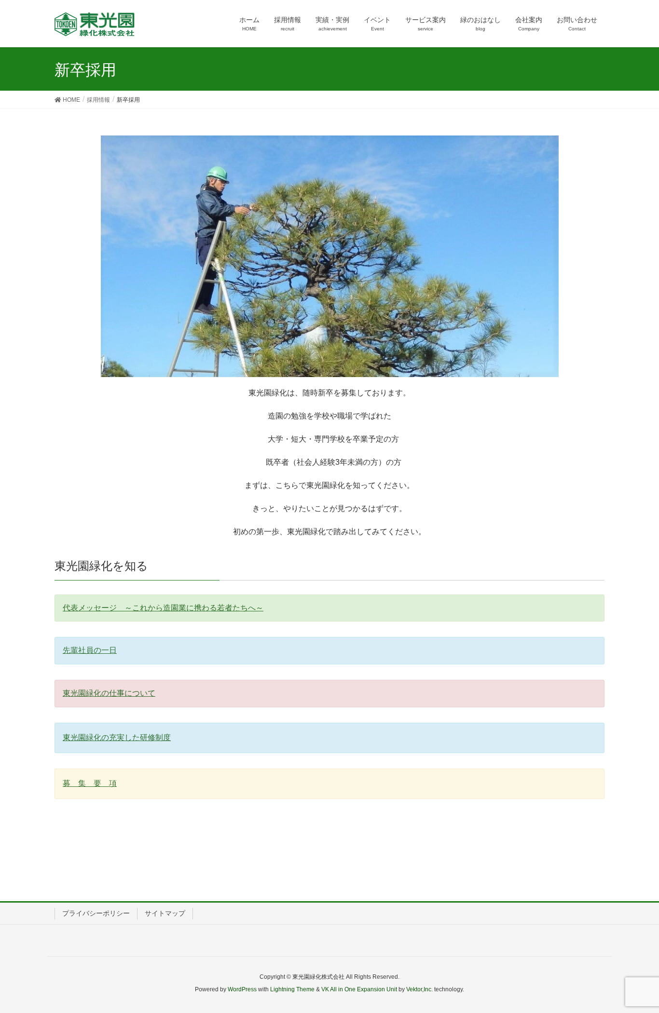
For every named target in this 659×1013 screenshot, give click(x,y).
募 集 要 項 (90, 783)
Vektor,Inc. (419, 989)
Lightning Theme (292, 989)
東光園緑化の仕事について (109, 693)
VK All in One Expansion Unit (359, 989)
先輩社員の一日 (90, 650)
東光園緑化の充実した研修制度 (117, 737)
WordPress (242, 989)
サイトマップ (165, 913)
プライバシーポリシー (96, 913)
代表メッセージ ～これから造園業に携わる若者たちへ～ (163, 608)
